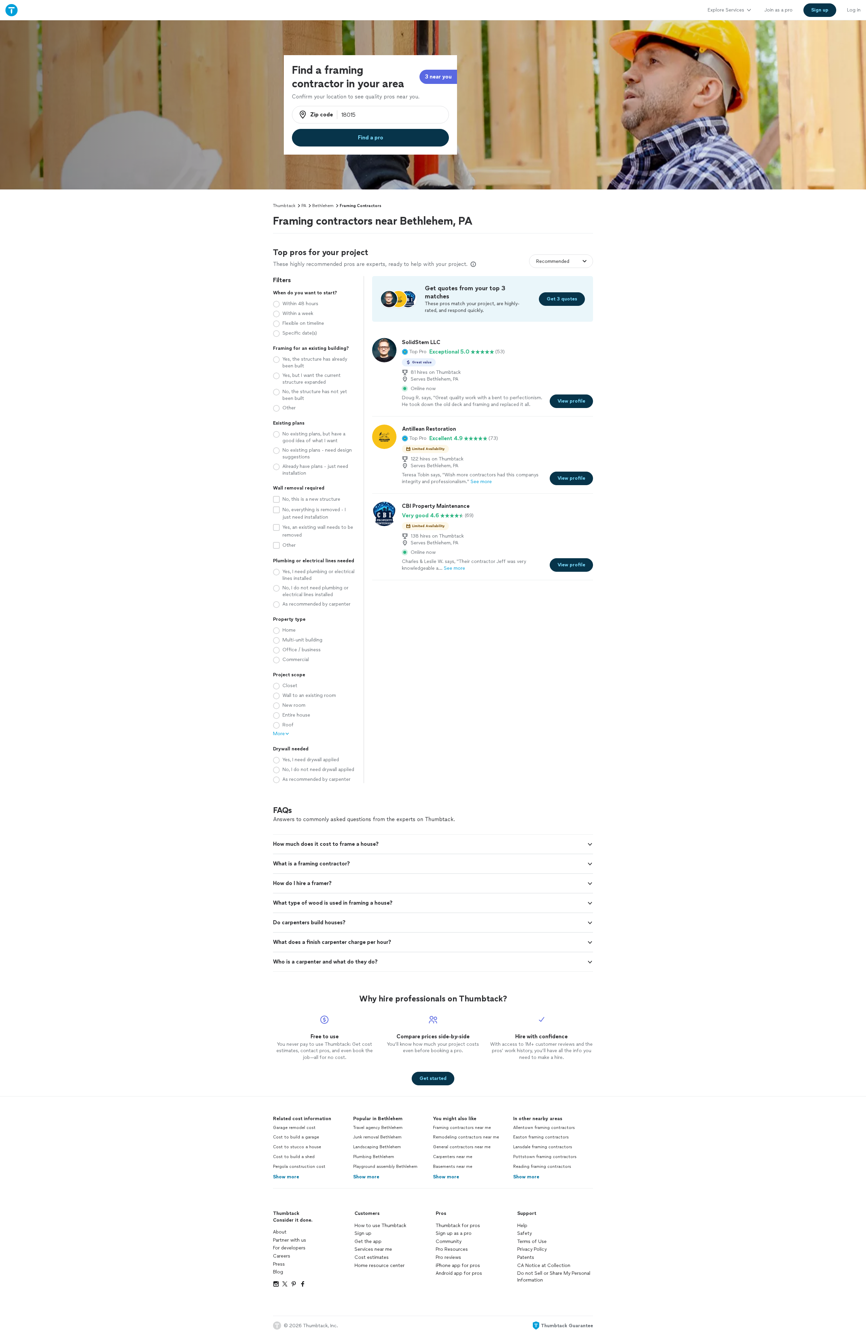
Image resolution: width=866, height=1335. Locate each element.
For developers (289, 1248)
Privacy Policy (532, 1249)
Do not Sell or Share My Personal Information (553, 1276)
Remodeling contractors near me (466, 1137)
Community (448, 1241)
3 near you (438, 76)
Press (279, 1264)
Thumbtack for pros (458, 1225)
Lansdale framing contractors (542, 1147)
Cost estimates (372, 1257)
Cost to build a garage (296, 1137)
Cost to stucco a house (297, 1147)
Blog (278, 1272)
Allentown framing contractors (544, 1127)
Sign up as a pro (454, 1233)
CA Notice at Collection (543, 1265)
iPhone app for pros (458, 1265)
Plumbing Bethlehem (373, 1156)
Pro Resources (452, 1249)
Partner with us (289, 1240)
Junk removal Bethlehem (377, 1137)
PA (303, 205)
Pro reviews (448, 1257)
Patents (525, 1257)
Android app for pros (459, 1273)
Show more (286, 1177)
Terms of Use (532, 1241)
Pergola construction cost (299, 1166)
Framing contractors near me (462, 1127)
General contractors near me (462, 1147)
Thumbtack (284, 205)
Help (522, 1225)
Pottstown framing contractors (544, 1156)
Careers (281, 1256)
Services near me (373, 1249)
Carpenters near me (452, 1156)
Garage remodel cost (294, 1127)
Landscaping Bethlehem (377, 1147)
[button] (414, 352)
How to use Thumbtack (380, 1225)
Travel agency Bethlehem (378, 1127)
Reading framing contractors (542, 1166)
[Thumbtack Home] (11, 10)
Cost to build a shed (294, 1156)
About (280, 1232)
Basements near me (452, 1166)
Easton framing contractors (541, 1137)
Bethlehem (323, 205)
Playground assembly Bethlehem (385, 1166)
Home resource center (380, 1265)
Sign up (363, 1233)
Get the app (368, 1241)
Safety (524, 1233)
